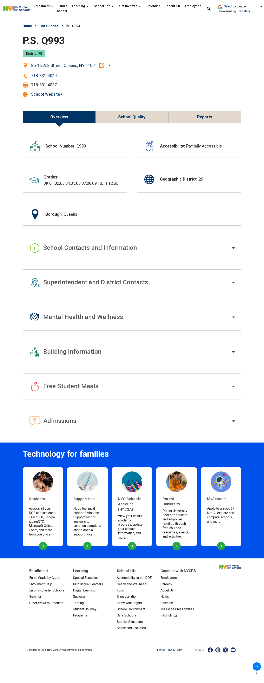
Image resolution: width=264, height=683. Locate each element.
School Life (102, 6)
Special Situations (130, 622)
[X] (226, 650)
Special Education (86, 578)
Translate (243, 11)
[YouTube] (233, 650)
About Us (167, 590)
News (164, 597)
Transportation (127, 597)
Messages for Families (177, 609)
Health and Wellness (131, 584)
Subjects (79, 597)
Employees (193, 6)
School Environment (131, 609)
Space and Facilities (131, 628)
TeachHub (172, 6)
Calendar (153, 6)
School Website (45, 94)
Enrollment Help (40, 584)
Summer (35, 597)
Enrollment (42, 6)
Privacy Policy (175, 649)
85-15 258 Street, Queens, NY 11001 (70, 65)
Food (120, 590)
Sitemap (161, 649)
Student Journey (85, 609)
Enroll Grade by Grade (44, 578)
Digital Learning (84, 590)
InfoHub (179, 615)
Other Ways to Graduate (46, 603)
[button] (132, 248)
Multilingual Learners (88, 584)
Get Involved (128, 6)
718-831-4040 (44, 75)
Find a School (62, 8)
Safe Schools (126, 615)
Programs (80, 615)
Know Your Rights (129, 603)
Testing (78, 603)
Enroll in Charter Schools (46, 590)
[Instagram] (218, 650)
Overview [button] (59, 116)
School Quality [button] (131, 116)
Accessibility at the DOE (134, 578)
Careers (166, 584)
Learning (79, 6)
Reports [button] (204, 116)
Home (27, 26)
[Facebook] (210, 650)
